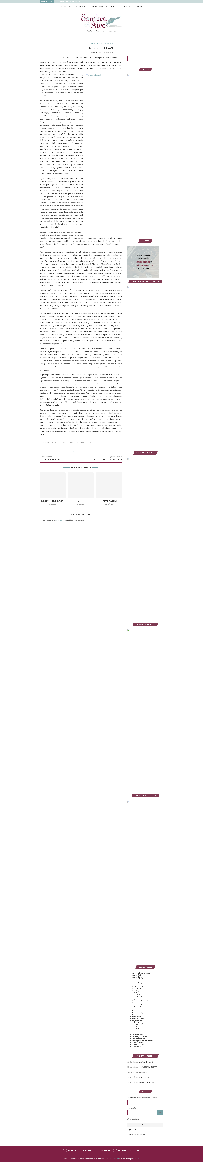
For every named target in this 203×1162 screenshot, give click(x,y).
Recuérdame (134, 1119)
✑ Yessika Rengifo (135, 1045)
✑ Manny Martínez (135, 1011)
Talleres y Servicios (98, 6)
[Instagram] (157, 1)
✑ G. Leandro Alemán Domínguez (141, 1001)
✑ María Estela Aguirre (137, 1013)
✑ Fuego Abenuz (134, 999)
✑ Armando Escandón (136, 985)
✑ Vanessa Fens (134, 1033)
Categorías (66, 6)
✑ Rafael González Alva (137, 1025)
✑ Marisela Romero (136, 1019)
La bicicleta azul (67, 442)
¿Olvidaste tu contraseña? (136, 1134)
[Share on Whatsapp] (83, 451)
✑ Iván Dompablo (135, 1005)
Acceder (145, 1125)
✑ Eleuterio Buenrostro (137, 995)
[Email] (162, 1)
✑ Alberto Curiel (134, 975)
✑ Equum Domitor (135, 997)
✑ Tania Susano (134, 1031)
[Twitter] (154, 1)
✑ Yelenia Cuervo (135, 1043)
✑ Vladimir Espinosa (136, 1039)
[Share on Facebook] (77, 451)
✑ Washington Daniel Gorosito (140, 1041)
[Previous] (55, 1)
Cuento (54, 442)
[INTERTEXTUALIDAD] (109, 485)
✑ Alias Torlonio (134, 981)
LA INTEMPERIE (144, 1077)
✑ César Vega (133, 991)
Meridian (136, 1159)
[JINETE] (81, 485)
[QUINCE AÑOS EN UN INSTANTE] (53, 485)
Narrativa (91, 442)
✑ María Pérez (134, 1017)
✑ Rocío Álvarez (134, 1027)
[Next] (58, 1)
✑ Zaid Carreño (134, 1047)
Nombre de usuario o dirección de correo (142, 1098)
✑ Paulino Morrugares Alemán (140, 1023)
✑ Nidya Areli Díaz (135, 1021)
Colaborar (125, 6)
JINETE (81, 501)
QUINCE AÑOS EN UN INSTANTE (70, 1)
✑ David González (135, 993)
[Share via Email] (87, 451)
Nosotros (80, 6)
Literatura (80, 442)
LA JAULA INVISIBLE (146, 1062)
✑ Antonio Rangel (135, 983)
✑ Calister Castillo (135, 987)
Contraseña (131, 1108)
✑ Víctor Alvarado (135, 1035)
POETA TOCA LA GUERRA (148, 1067)
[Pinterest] (160, 1)
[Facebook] (152, 1)
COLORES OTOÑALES (146, 1082)
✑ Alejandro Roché (135, 979)
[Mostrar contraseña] (160, 1112)
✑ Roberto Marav (135, 1029)
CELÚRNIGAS (143, 1072)
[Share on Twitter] (79, 451)
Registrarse (131, 1129)
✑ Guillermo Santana (136, 1003)
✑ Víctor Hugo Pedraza (137, 1037)
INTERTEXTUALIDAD (109, 501)
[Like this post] (75, 451)
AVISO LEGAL (114, 1159)
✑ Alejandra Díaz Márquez (138, 973)
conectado (59, 520)
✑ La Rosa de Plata (135, 1007)
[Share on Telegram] (85, 451)
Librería (113, 6)
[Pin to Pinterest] (81, 451)
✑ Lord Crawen (134, 1009)
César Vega (97, 52)
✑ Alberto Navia (134, 977)
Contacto (137, 6)
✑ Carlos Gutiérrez (135, 989)
